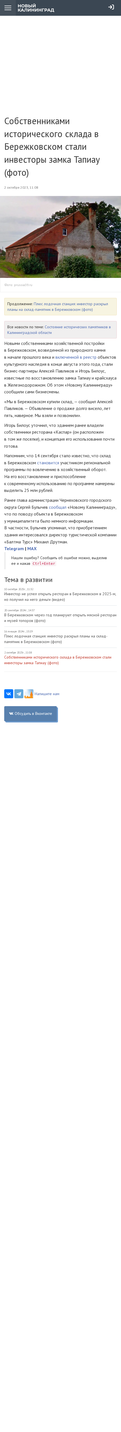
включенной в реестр (76, 357)
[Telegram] (18, 693)
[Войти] (111, 7)
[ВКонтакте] (8, 693)
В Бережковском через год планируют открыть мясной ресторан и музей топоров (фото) (60, 617)
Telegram (14, 548)
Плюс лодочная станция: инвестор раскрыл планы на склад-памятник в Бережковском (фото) (55, 639)
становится (48, 462)
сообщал (58, 507)
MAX (32, 548)
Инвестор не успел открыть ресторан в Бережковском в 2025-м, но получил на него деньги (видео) (60, 596)
